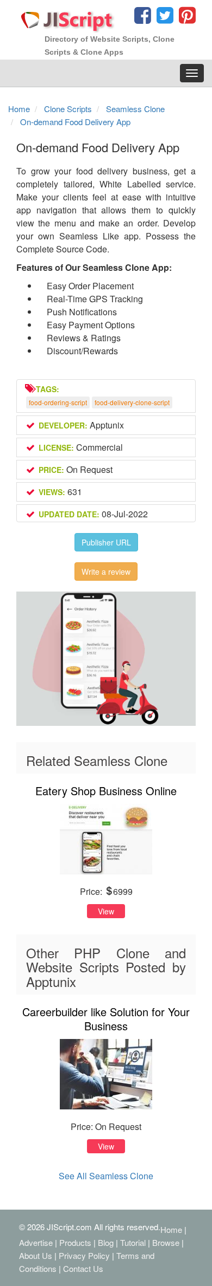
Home (171, 1229)
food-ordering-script (58, 402)
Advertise (36, 1242)
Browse (165, 1242)
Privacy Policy (84, 1255)
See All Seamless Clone (106, 1176)
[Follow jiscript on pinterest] (186, 18)
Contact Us (83, 1268)
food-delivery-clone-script (132, 402)
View (106, 911)
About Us (35, 1255)
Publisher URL (106, 542)
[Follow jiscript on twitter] (163, 18)
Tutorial (133, 1242)
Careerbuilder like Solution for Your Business (106, 1019)
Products (75, 1242)
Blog (106, 1242)
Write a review (106, 571)
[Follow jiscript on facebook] (142, 18)
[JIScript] (68, 17)
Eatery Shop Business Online (106, 790)
